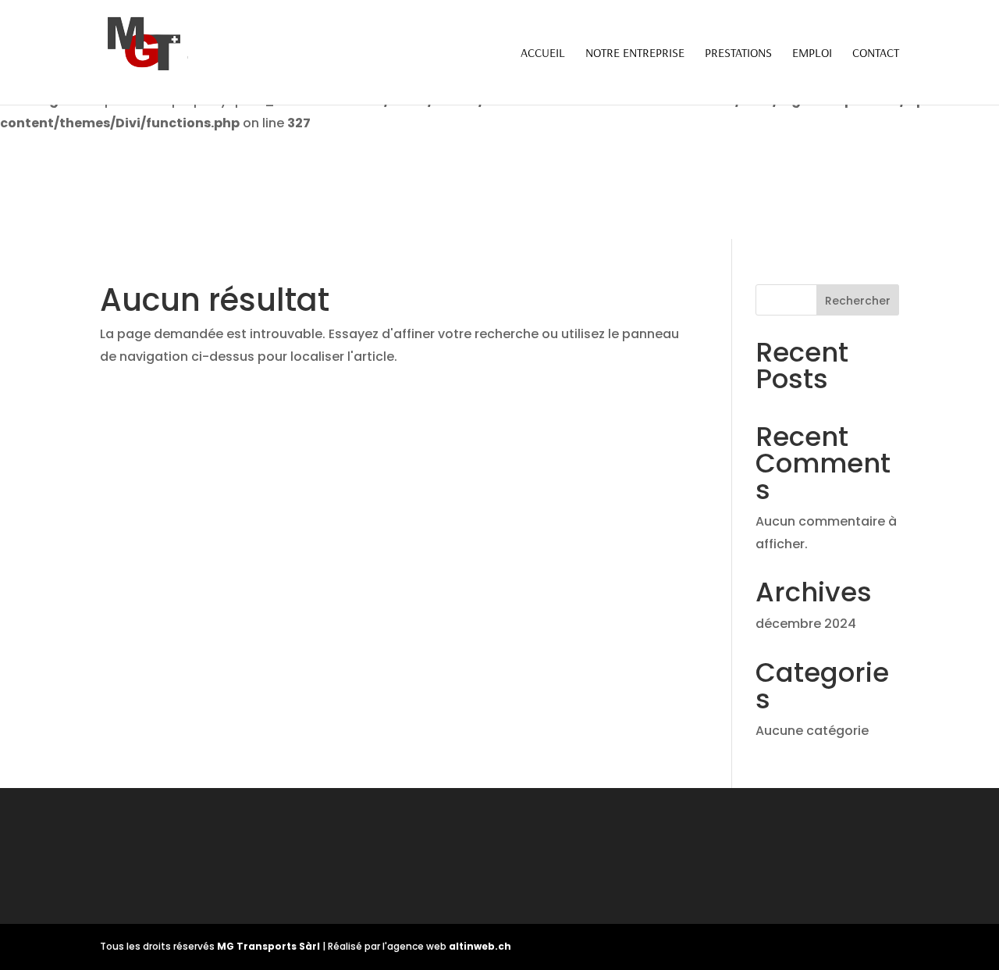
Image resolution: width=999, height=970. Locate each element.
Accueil (543, 53)
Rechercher (858, 300)
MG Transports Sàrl (269, 946)
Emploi (812, 53)
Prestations (738, 53)
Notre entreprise (634, 53)
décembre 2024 (805, 624)
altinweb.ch (480, 946)
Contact (875, 53)
